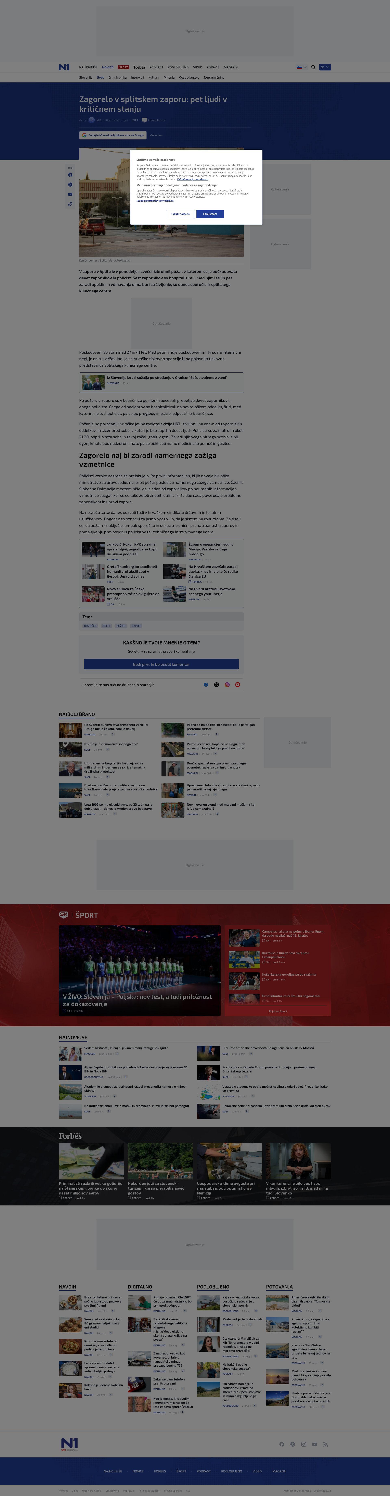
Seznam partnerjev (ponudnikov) (155, 200)
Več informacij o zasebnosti (192, 179)
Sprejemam (210, 213)
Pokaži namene (180, 213)
